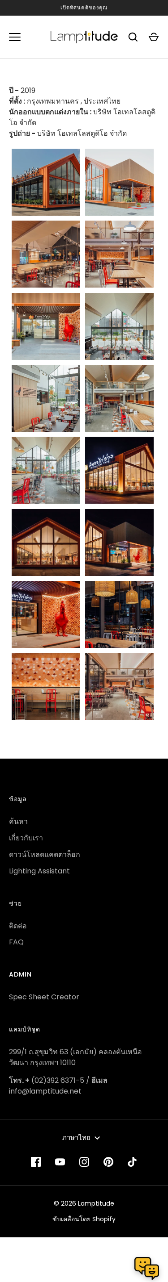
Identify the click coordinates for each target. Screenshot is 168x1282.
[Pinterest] (108, 1162)
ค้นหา (18, 821)
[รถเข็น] (154, 37)
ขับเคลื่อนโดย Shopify (84, 1219)
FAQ (16, 942)
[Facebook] (36, 1162)
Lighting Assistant (39, 871)
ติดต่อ (18, 926)
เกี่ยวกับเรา (26, 838)
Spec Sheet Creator (44, 997)
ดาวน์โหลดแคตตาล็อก (44, 854)
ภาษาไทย (76, 1137)
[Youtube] (60, 1162)
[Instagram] (84, 1162)
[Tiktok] (132, 1162)
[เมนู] (15, 37)
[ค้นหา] (133, 37)
